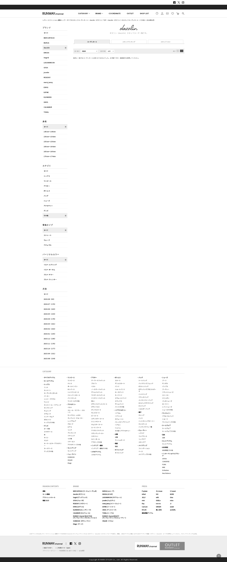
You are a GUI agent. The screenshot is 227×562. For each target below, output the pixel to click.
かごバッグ (142, 406)
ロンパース (71, 389)
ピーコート (94, 416)
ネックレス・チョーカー (75, 418)
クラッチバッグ (143, 397)
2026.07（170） (50, 304)
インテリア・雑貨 (97, 445)
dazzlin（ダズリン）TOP (98, 20)
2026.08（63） (49, 299)
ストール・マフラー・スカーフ (76, 411)
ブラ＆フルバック (168, 416)
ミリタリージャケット (98, 398)
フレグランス (143, 436)
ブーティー (165, 389)
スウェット (47, 414)
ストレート (48, 235)
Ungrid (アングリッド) (80, 497)
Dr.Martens (165, 470)
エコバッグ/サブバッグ (146, 403)
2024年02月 (150, 20)
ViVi (157, 494)
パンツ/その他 (119, 407)
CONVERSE (165, 461)
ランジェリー (166, 413)
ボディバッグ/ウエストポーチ (147, 390)
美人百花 (159, 510)
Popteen (144, 491)
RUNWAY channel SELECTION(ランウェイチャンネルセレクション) (85, 517)
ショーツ (165, 419)
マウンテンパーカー (97, 433)
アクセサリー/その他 (74, 445)
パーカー (47, 396)
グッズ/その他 (48, 451)
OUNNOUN (71, 457)
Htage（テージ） (78, 524)
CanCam (145, 507)
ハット (141, 418)
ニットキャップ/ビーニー (147, 421)
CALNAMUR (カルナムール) (81, 513)
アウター (47, 186)
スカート (118, 380)
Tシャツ (46, 402)
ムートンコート (96, 427)
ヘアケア (141, 433)
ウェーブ (47, 240)
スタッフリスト (166, 42)
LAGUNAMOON (49, 63)
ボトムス (47, 191)
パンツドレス (72, 398)
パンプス (165, 386)
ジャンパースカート (74, 395)
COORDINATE (115, 13)
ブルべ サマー (49, 275)
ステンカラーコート (97, 419)
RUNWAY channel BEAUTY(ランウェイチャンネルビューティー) (114, 517)
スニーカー (165, 395)
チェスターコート (97, 424)
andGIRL (173, 510)
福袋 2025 (46, 500)
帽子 (140, 412)
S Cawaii (173, 491)
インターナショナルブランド (170, 455)
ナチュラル (48, 245)
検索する (183, 13)
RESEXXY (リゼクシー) (80, 503)
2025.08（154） (50, 358)
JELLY (144, 497)
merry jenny (48, 82)
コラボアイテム (96, 452)
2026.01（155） (50, 334)
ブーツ (164, 380)
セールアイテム (49, 381)
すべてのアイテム (49, 377)
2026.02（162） (50, 329)
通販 (44, 491)
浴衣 (163, 435)
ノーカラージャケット (98, 389)
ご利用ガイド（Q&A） (64, 548)
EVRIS (46, 87)
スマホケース (48, 432)
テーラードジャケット (98, 380)
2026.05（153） (50, 314)
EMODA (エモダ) (107, 494)
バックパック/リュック (146, 383)
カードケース (48, 448)
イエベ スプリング (50, 265)
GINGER (158, 507)
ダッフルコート (96, 410)
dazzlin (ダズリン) (79, 494)
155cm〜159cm (50, 141)
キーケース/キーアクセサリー (52, 444)
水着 (116, 434)
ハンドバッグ (143, 394)
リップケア (142, 439)
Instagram (183, 2)
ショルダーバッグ (144, 409)
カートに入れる (177, 13)
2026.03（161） (50, 324)
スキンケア (142, 442)
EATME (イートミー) (108, 507)
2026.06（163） (50, 309)
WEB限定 (165, 447)
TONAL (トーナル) (108, 513)
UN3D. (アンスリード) (109, 510)
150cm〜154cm (50, 137)
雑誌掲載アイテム (147, 513)
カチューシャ (119, 419)
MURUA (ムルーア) (108, 491)
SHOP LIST (144, 13)
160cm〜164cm (50, 146)
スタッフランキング (128, 42)
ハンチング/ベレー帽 (145, 427)
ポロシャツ (47, 420)
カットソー (47, 390)
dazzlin (47, 48)
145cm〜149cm (50, 132)
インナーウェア (49, 417)
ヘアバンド (118, 416)
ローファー (165, 404)
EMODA (46, 53)
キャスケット (143, 424)
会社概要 (81, 550)
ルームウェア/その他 (169, 431)
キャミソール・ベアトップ (52, 405)
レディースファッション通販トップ (54, 20)
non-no (158, 503)
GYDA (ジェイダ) (78, 500)
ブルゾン (94, 383)
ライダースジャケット (98, 395)
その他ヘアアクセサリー (122, 431)
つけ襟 (70, 439)
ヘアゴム (118, 413)
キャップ (141, 415)
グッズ (46, 211)
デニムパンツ (119, 404)
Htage (69, 463)
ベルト (70, 407)
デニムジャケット (97, 392)
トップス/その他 (49, 422)
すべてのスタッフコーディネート (77, 20)
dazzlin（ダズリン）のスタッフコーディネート (123, 20)
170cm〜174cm (50, 156)
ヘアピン (118, 425)
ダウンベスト (95, 407)
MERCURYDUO (49, 38)
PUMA (164, 464)
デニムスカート (120, 383)
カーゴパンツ (119, 392)
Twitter (178, 2)
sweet (172, 507)
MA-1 (92, 401)
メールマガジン (167, 13)
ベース (141, 451)
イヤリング (71, 436)
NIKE (163, 467)
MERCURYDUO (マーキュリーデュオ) (85, 491)
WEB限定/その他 (167, 450)
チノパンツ (118, 395)
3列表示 (178, 51)
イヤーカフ (71, 442)
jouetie (46, 72)
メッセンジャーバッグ (146, 400)
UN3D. (46, 102)
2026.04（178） (50, 319)
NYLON (144, 510)
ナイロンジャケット (97, 430)
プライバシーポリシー (50, 550)
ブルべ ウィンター (50, 279)
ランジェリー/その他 (169, 422)
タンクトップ (48, 408)
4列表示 (181, 51)
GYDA (46, 68)
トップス (47, 176)
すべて (46, 33)
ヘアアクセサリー (120, 410)
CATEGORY (83, 13)
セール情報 (46, 494)
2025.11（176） (50, 344)
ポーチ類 (47, 429)
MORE (172, 494)
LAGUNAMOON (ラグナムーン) (112, 497)
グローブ (70, 424)
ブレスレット (72, 433)
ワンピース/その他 (73, 401)
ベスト (93, 386)
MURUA (46, 43)
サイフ (46, 438)
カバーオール (95, 439)
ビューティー (143, 430)
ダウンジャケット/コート (99, 404)
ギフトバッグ (119, 450)
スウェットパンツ (120, 398)
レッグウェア (72, 421)
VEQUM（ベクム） (108, 521)
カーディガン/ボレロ (50, 393)
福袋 (116, 443)
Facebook (174, 2)
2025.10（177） (50, 349)
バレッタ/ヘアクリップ (122, 422)
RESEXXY (47, 77)
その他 (142, 20)
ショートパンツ (120, 389)
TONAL (46, 112)
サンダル (165, 383)
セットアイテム (167, 441)
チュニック (47, 411)
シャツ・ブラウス (49, 399)
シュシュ (118, 428)
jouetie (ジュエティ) (108, 500)
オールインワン (73, 386)
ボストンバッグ (143, 386)
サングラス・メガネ (74, 415)
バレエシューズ (167, 401)
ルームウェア (166, 425)
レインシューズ (167, 407)
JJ (170, 503)
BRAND (98, 13)
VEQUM (70, 460)
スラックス (118, 401)
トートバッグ (143, 380)
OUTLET (130, 13)
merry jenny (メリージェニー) (111, 503)
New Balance (166, 473)
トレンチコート (96, 421)
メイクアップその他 (145, 454)
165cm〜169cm (50, 151)
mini (143, 500)
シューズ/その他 (167, 410)
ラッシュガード (120, 440)
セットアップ (72, 448)
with (157, 497)
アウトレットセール (49, 497)
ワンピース (47, 181)
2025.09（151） (50, 353)
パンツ (117, 386)
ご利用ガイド (157, 13)
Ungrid (46, 58)
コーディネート (92, 42)
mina (171, 500)
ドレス (70, 383)
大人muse (159, 491)
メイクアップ (143, 445)
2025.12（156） (50, 339)
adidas (164, 458)
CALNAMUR (48, 107)
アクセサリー (48, 206)
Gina (171, 497)
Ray (143, 503)
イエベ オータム (49, 270)
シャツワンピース (73, 392)
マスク (46, 440)
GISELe (158, 500)
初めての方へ (48, 548)
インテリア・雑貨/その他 (99, 448)
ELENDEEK (48, 97)
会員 (162, 13)
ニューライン (72, 454)
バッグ (46, 196)
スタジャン (94, 436)
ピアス (70, 427)
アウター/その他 (96, 442)
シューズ (47, 201)
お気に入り (172, 13)
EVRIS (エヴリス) (78, 507)
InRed (144, 494)
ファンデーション (144, 448)
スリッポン (165, 398)
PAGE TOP (218, 556)
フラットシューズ (167, 392)
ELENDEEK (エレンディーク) (82, 510)
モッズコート (95, 413)
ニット (46, 387)
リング (70, 430)
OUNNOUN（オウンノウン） (82, 521)
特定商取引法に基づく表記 (67, 550)
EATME (46, 92)
